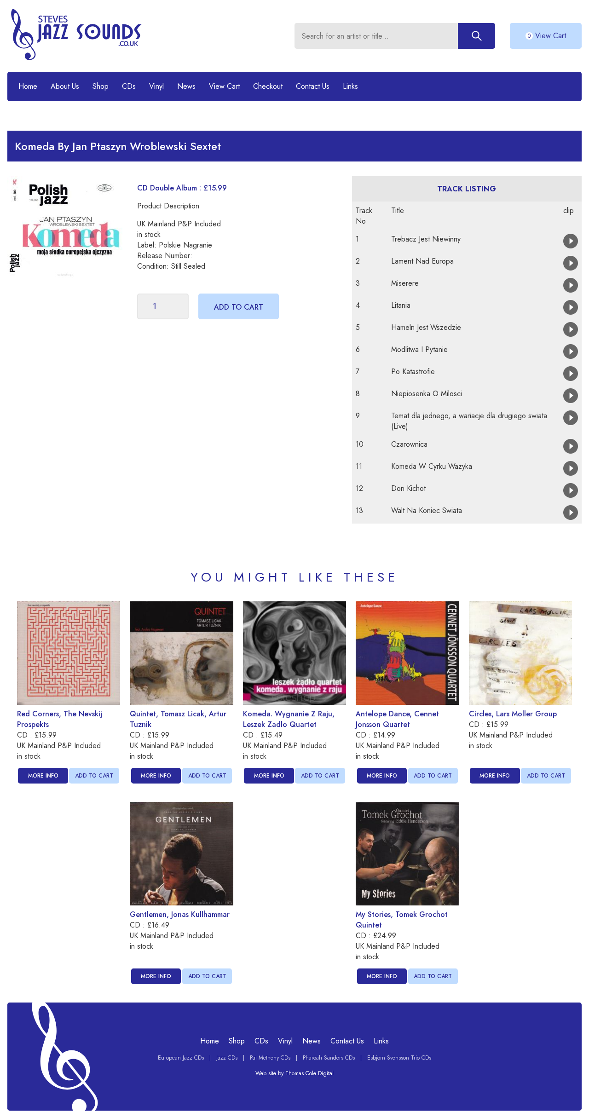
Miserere (405, 283)
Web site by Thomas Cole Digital (294, 1073)
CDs (129, 86)
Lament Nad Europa (422, 261)
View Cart (224, 86)
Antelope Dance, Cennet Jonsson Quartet (397, 719)
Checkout (268, 86)
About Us (65, 86)
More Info (43, 776)
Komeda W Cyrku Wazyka (431, 466)
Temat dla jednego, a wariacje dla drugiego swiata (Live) (469, 421)
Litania (400, 305)
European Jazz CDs (181, 1058)
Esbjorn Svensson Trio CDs (399, 1058)
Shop (100, 86)
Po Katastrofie (413, 371)
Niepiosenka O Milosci (426, 393)
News (186, 86)
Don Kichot (408, 488)
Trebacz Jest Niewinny (426, 239)
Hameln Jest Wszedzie (426, 327)
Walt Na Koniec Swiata (426, 510)
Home (27, 86)
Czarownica (409, 444)
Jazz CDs (226, 1058)
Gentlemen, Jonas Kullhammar (180, 914)
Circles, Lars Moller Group (513, 714)
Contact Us (312, 86)
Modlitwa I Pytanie (419, 349)
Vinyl (156, 86)
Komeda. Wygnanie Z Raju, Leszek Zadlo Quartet (289, 719)
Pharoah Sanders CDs (329, 1058)
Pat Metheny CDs (270, 1058)
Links (350, 86)
